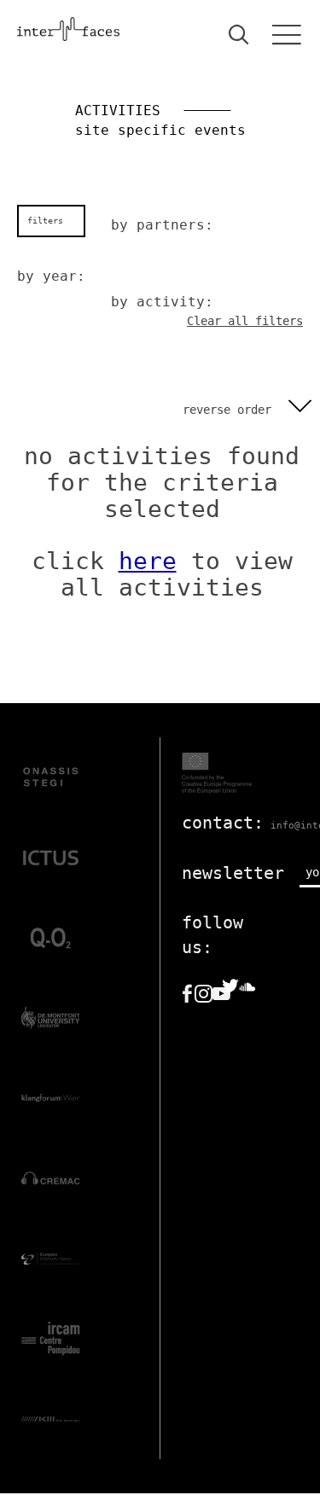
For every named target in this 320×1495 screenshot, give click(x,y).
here (148, 561)
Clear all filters (245, 321)
